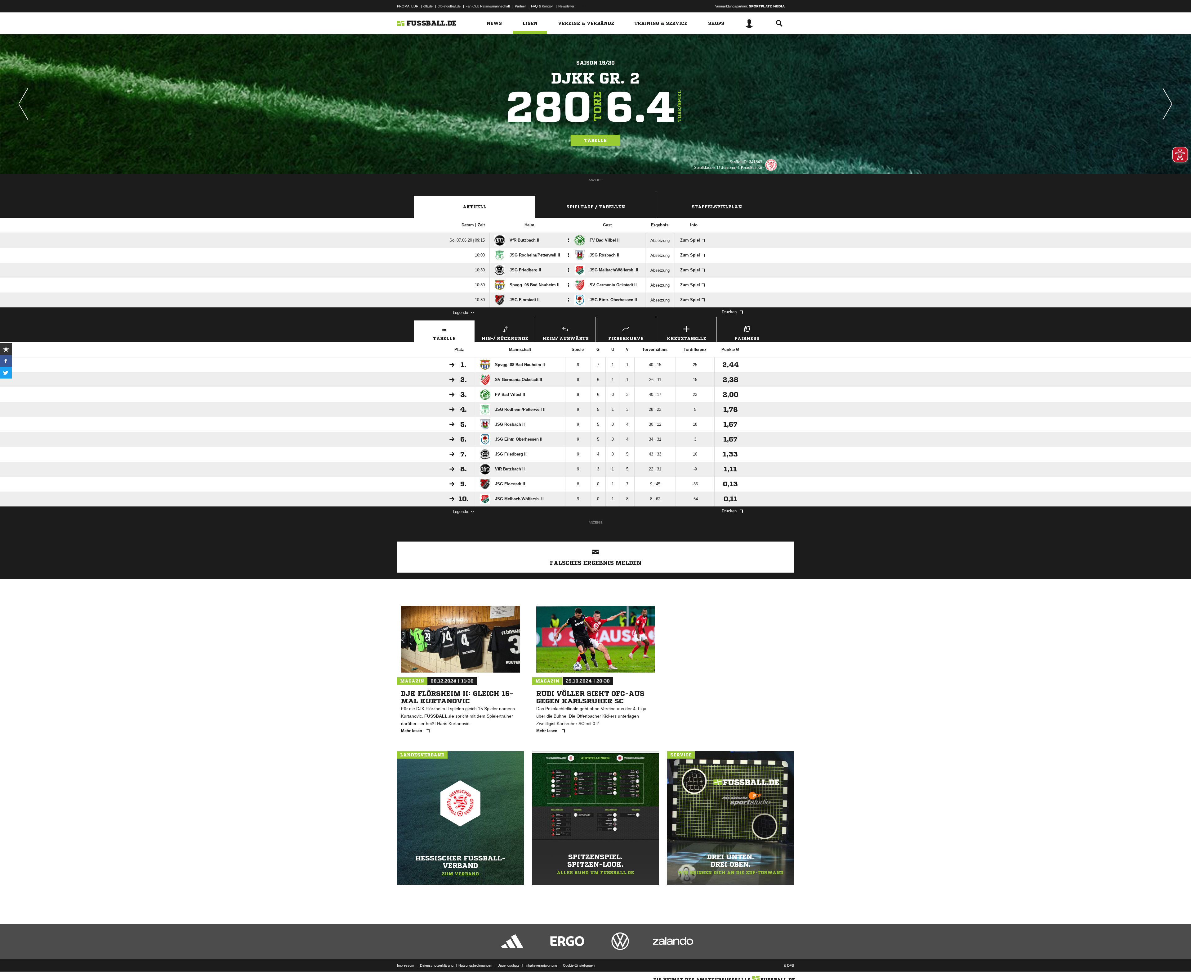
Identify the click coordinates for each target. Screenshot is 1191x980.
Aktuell (474, 207)
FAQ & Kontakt (542, 6)
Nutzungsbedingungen (475, 965)
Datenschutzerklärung (436, 965)
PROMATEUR (407, 6)
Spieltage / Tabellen (595, 207)
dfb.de (428, 6)
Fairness (747, 338)
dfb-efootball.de (449, 6)
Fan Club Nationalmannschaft (488, 6)
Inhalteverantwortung (541, 965)
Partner (520, 6)
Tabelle (595, 140)
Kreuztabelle (686, 338)
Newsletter (566, 6)
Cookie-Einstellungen (579, 965)
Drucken (729, 312)
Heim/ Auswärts (565, 338)
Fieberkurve (626, 338)
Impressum (405, 965)
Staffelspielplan (717, 207)
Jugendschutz (509, 965)
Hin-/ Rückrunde (505, 338)
